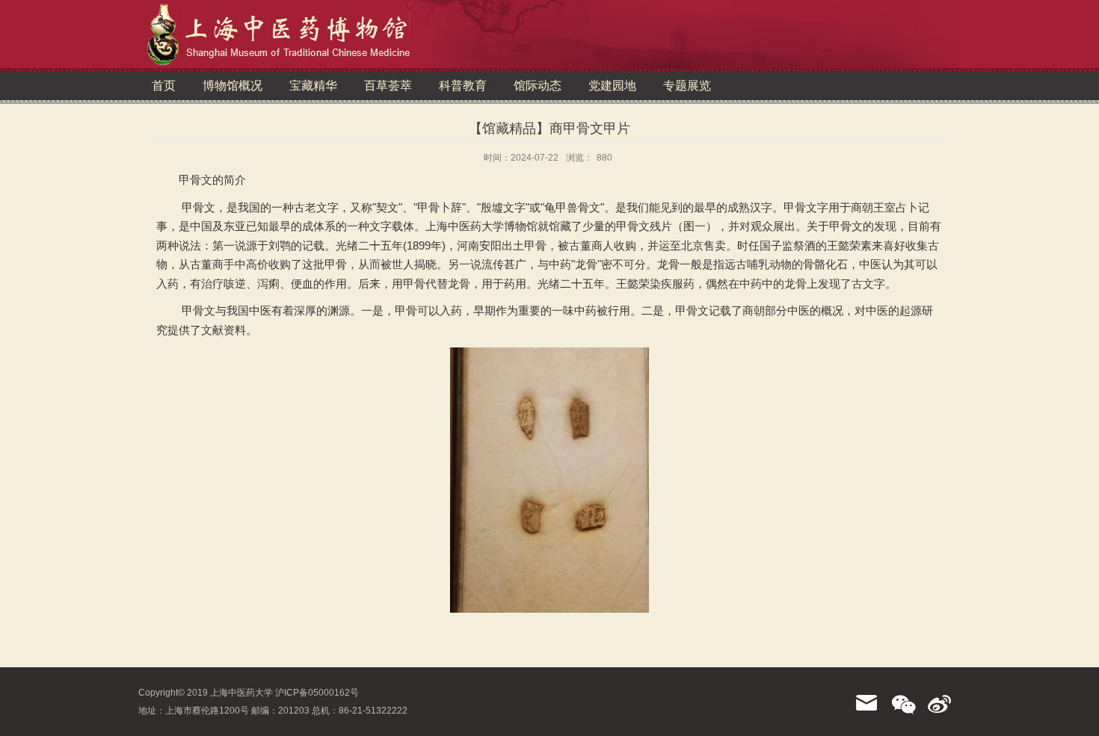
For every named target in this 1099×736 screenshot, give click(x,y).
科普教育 (463, 85)
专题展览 (687, 85)
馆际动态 (537, 85)
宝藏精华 (313, 85)
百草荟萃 (388, 85)
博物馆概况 (232, 85)
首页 (164, 85)
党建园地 (612, 85)
